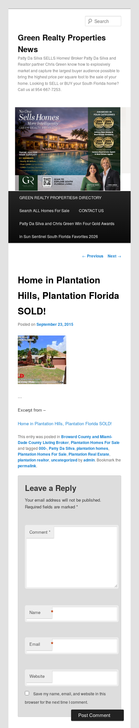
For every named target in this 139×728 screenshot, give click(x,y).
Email (40, 644)
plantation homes (92, 448)
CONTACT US (91, 210)
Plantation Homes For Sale (95, 442)
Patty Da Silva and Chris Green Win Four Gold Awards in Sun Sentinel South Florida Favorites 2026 (66, 230)
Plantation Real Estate (89, 454)
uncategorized (64, 460)
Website (37, 676)
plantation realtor (33, 460)
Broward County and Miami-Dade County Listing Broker (65, 439)
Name (40, 612)
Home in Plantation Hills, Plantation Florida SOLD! (65, 423)
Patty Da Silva (62, 448)
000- (43, 448)
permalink (27, 466)
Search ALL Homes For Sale (44, 210)
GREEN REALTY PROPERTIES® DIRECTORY (60, 197)
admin (89, 460)
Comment (39, 532)
